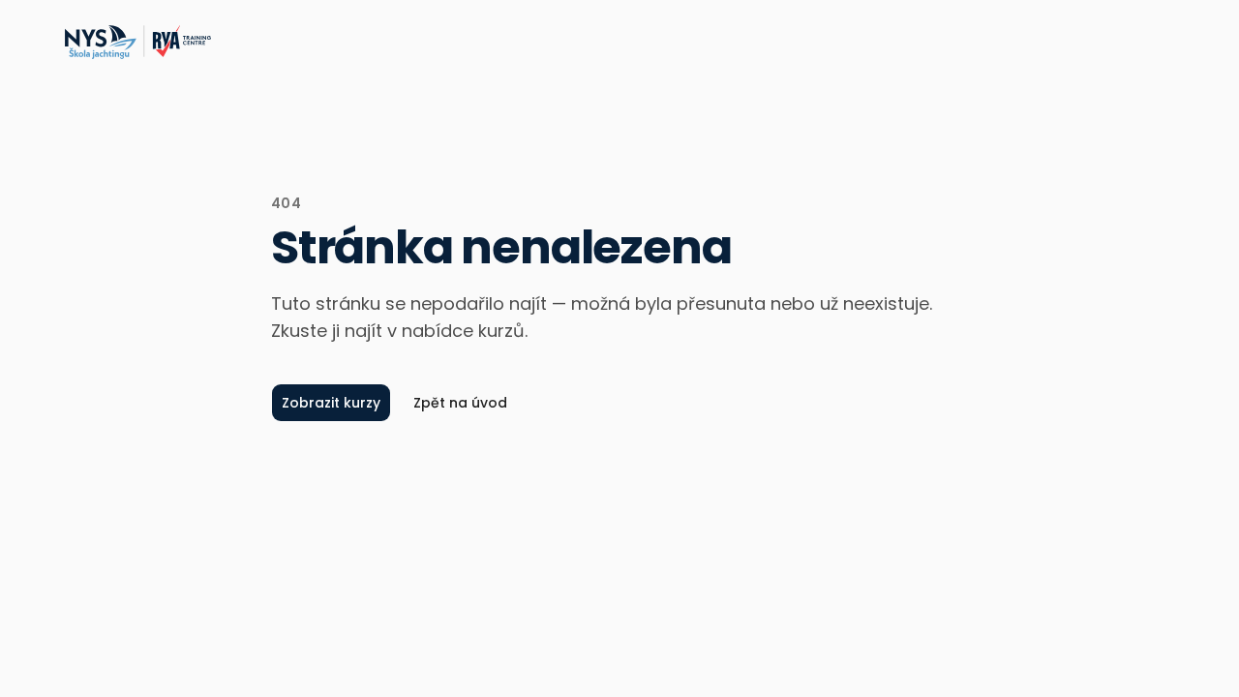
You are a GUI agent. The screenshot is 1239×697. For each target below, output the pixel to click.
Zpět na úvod (460, 402)
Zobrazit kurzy (331, 402)
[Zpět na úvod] (137, 42)
